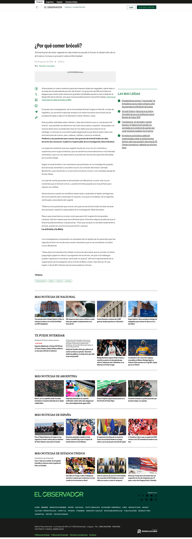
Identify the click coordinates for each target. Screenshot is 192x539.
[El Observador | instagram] (147, 495)
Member (44, 507)
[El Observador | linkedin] (141, 499)
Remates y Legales (94, 511)
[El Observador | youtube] (151, 495)
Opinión (71, 511)
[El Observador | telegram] (151, 499)
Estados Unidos (71, 2)
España (59, 2)
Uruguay (39, 2)
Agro (124, 507)
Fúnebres (80, 511)
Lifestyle (62, 511)
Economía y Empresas (111, 507)
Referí (71, 507)
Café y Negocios (92, 507)
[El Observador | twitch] (156, 499)
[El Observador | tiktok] (156, 495)
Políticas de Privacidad (59, 535)
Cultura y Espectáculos (45, 511)
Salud (51, 281)
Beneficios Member (58, 507)
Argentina (50, 2)
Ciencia (59, 281)
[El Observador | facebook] (143, 495)
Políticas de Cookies (42, 535)
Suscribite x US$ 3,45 (146, 7)
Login (131, 7)
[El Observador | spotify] (146, 499)
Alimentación (41, 281)
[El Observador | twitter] (139, 495)
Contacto (92, 535)
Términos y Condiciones (79, 535)
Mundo (145, 507)
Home (37, 507)
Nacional (79, 507)
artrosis (68, 281)
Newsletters (144, 511)
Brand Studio (135, 507)
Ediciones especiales (113, 511)
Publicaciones (130, 511)
